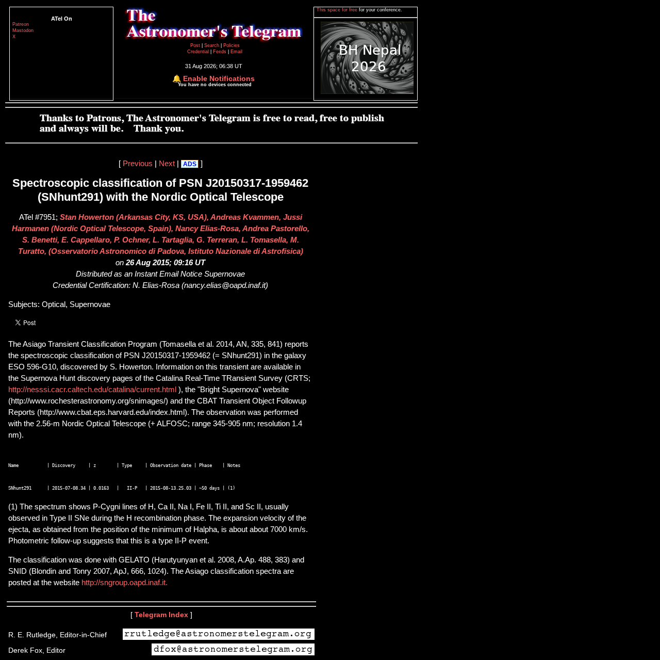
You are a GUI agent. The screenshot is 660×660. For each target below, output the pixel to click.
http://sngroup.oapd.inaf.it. (123, 582)
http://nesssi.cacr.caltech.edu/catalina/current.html (93, 389)
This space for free (338, 9)
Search (212, 45)
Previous (138, 163)
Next (167, 163)
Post (196, 45)
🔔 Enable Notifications (213, 78)
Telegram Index (161, 614)
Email (236, 51)
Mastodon (23, 30)
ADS (189, 164)
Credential (198, 51)
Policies (231, 45)
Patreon (20, 24)
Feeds (219, 51)
